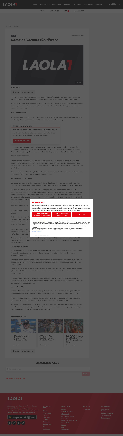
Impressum (35, 235)
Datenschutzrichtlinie (44, 235)
